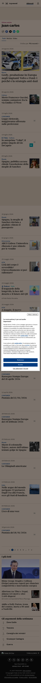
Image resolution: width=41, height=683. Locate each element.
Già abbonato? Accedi (20, 368)
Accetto (20, 364)
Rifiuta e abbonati (32, 314)
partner (27, 345)
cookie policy (24, 335)
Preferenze (20, 360)
